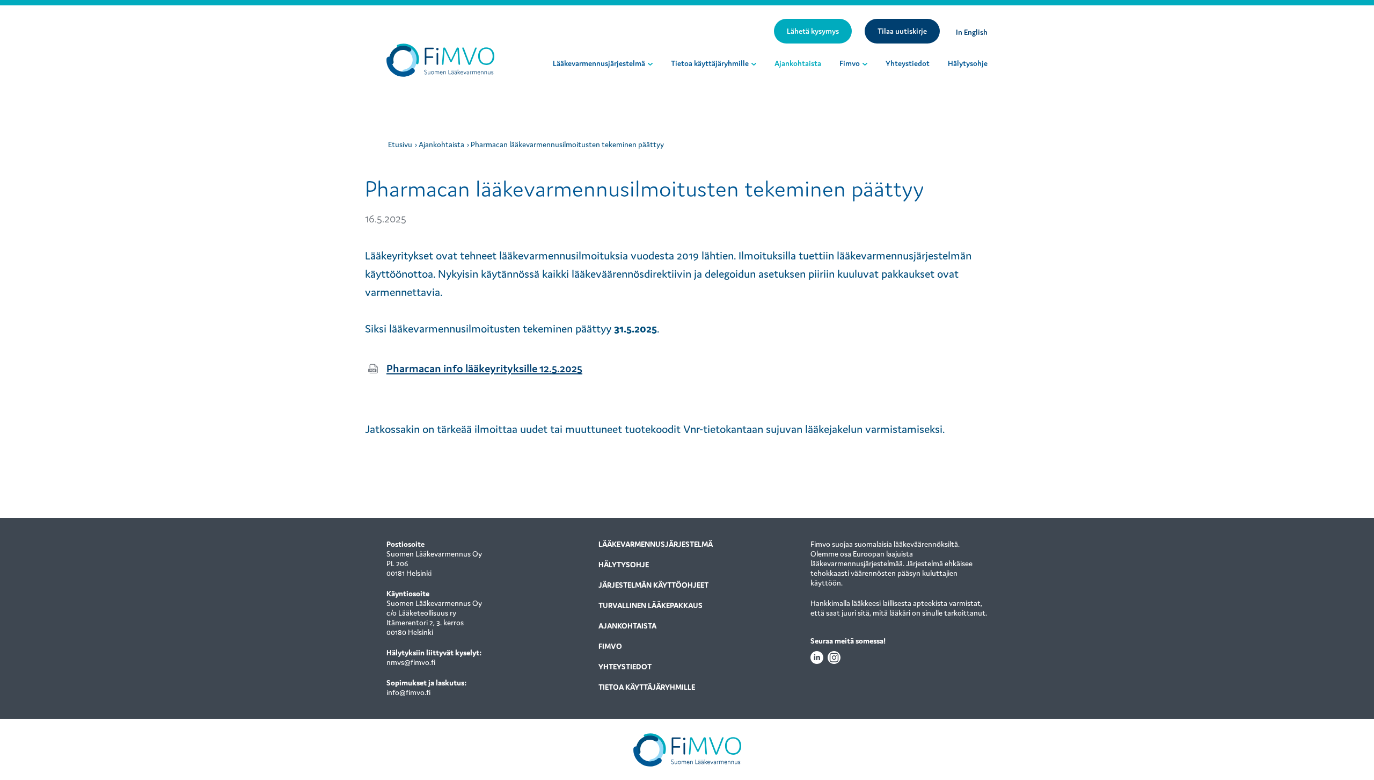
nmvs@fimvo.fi (410, 662)
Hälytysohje (968, 63)
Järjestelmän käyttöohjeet (653, 585)
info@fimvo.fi (408, 692)
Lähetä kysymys (813, 31)
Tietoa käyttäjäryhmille (710, 63)
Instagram (834, 657)
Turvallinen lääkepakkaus (650, 605)
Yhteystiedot (908, 63)
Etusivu (400, 144)
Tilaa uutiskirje (902, 31)
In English (972, 32)
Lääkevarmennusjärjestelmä (599, 63)
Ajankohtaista (797, 63)
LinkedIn (816, 657)
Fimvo (849, 63)
